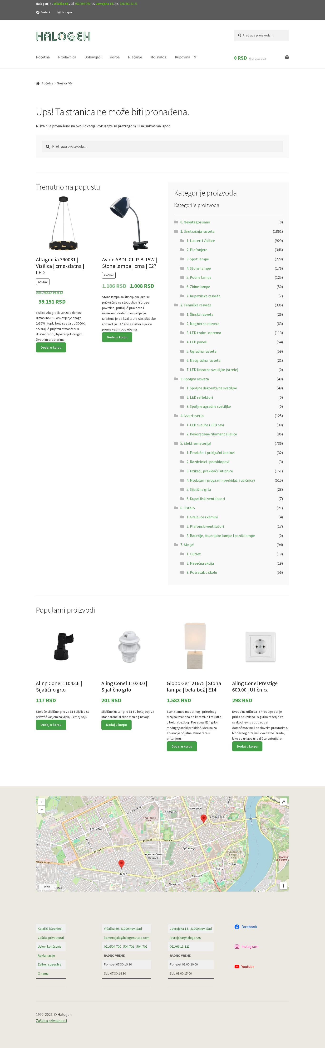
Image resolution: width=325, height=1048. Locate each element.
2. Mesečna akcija (200, 563)
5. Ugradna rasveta (202, 351)
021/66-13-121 (180, 946)
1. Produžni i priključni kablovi (211, 452)
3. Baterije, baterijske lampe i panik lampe (221, 535)
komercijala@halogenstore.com (126, 937)
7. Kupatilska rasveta (203, 296)
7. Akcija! (187, 544)
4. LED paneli (197, 342)
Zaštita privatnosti (51, 937)
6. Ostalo (187, 508)
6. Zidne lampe (198, 286)
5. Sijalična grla (199, 489)
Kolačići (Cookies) (50, 928)
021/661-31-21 (128, 4)
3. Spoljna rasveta (194, 379)
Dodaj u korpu (51, 347)
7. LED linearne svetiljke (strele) (212, 369)
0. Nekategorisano (195, 222)
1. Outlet (194, 554)
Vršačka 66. (61, 4)
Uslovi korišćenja (49, 946)
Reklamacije (46, 955)
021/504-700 (82, 4)
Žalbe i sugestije (49, 964)
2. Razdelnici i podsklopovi (208, 461)
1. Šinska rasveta (200, 314)
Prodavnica (67, 57)
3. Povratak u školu (202, 572)
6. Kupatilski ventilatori (206, 498)
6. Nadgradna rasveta (204, 360)
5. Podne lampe (199, 277)
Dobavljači (92, 57)
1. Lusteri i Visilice (201, 240)
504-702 (141, 946)
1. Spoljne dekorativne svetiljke (212, 388)
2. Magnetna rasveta (203, 323)
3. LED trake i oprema (204, 332)
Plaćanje (135, 57)
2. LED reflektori (200, 397)
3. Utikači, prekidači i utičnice (210, 471)
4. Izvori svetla (192, 415)
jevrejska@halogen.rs (185, 937)
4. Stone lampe (199, 268)
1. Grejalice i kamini (202, 517)
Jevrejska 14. (105, 4)
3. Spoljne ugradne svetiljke (209, 406)
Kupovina (182, 57)
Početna (43, 57)
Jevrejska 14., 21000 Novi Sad (191, 928)
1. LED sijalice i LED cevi (205, 425)
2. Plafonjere (197, 249)
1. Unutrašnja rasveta (197, 231)
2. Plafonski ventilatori (205, 526)
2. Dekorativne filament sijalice (212, 434)
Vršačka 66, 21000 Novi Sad (123, 928)
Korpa (115, 57)
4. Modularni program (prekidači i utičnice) (221, 480)
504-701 (128, 946)
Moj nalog (158, 57)
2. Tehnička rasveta (195, 305)
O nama (43, 973)
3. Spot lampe (198, 259)
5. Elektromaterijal (195, 443)
